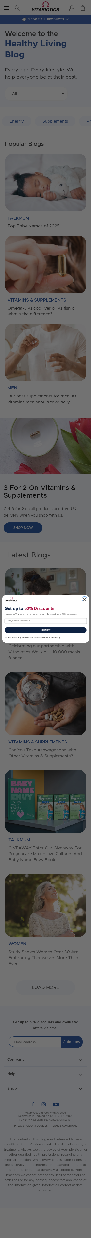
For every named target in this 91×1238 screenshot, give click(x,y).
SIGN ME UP (45, 630)
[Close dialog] (84, 599)
